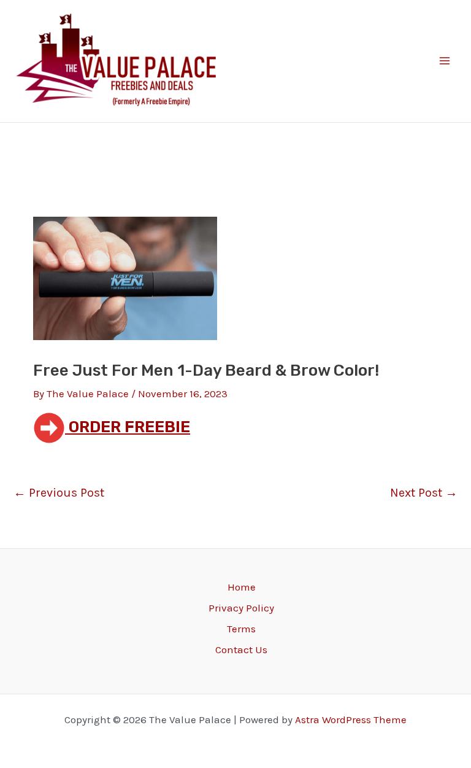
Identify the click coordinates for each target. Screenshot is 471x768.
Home (242, 587)
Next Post (424, 493)
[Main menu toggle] (445, 61)
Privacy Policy (241, 608)
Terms (241, 629)
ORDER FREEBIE (127, 426)
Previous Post (58, 493)
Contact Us (241, 649)
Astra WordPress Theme (351, 719)
